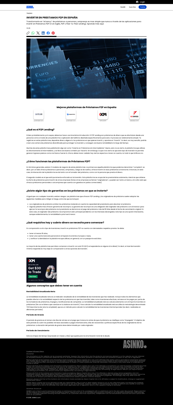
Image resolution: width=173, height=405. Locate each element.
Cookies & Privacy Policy (35, 351)
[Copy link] (27, 33)
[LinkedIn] (43, 33)
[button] (134, 121)
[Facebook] (48, 33)
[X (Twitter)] (38, 33)
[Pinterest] (53, 33)
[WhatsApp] (32, 33)
